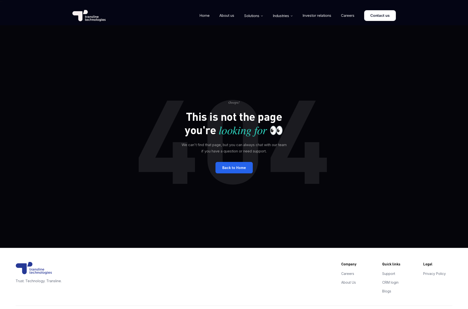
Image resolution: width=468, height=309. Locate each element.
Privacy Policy (434, 274)
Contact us (380, 15)
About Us (348, 282)
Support (388, 274)
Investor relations (316, 15)
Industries (281, 15)
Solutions (251, 15)
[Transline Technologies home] (89, 15)
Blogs (386, 291)
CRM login (390, 282)
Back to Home (234, 168)
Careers (347, 15)
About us (226, 15)
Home (204, 15)
